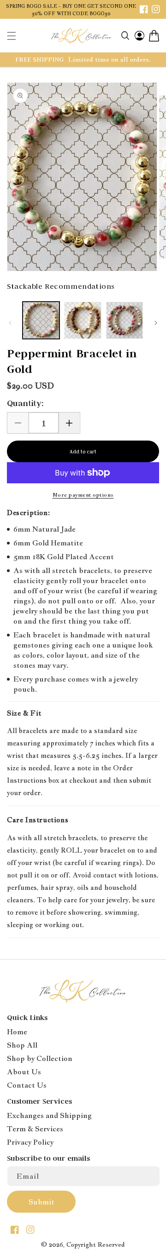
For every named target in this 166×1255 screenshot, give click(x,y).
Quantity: (25, 403)
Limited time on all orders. (109, 59)
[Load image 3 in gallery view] (124, 320)
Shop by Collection (39, 1058)
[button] (11, 36)
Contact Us (27, 1085)
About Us (24, 1072)
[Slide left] (10, 323)
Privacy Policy (30, 1142)
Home (17, 1032)
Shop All (22, 1045)
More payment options (83, 495)
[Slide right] (156, 323)
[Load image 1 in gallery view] (41, 320)
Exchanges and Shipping (49, 1115)
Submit (41, 1202)
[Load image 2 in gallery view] (82, 320)
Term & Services (35, 1129)
